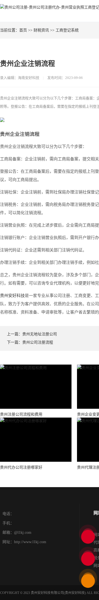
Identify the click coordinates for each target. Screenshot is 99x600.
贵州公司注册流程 (37, 342)
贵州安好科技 (12, 295)
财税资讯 (41, 30)
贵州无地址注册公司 (39, 334)
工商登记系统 (67, 30)
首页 (23, 30)
